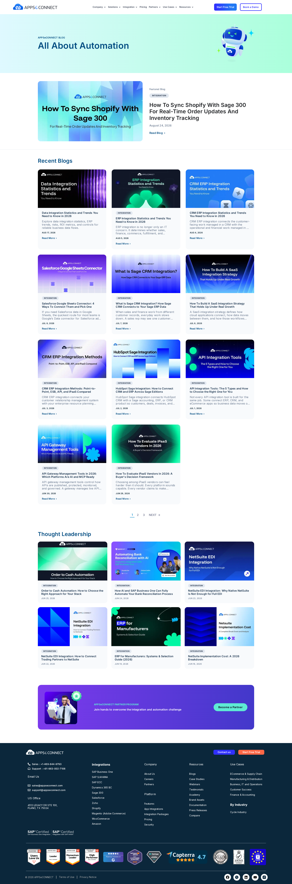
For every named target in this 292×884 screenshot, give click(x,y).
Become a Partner (230, 707)
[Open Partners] (160, 7)
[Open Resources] (192, 7)
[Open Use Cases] (176, 7)
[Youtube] (255, 877)
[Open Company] (105, 7)
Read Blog (157, 133)
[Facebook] (227, 877)
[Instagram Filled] (264, 877)
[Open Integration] (136, 7)
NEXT (154, 515)
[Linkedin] (246, 877)
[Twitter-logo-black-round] (236, 877)
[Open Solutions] (120, 7)
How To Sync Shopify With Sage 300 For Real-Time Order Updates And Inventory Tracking (197, 111)
